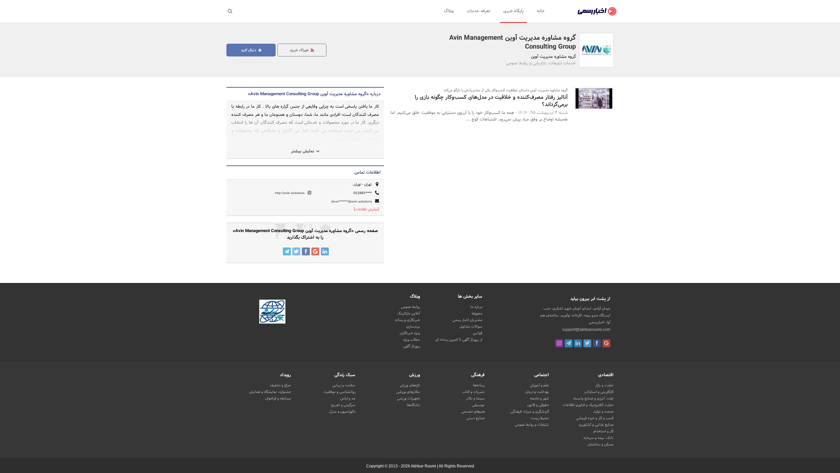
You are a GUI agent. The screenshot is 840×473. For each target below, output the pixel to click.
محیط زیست (540, 418)
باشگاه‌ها (413, 405)
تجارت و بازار (604, 385)
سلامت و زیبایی (343, 385)
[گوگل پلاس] (606, 343)
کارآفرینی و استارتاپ (599, 392)
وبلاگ (449, 11)
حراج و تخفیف (280, 385)
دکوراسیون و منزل (342, 412)
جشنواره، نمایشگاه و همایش (270, 392)
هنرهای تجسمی (473, 412)
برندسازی (413, 327)
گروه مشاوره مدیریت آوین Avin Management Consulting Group (512, 42)
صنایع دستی (475, 418)
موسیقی (478, 405)
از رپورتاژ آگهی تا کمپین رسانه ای (458, 340)
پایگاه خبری (513, 11)
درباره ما (476, 307)
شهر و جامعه (539, 398)
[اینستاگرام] (559, 343)
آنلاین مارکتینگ (408, 313)
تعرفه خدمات (478, 11)
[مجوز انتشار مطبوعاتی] (272, 312)
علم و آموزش (539, 385)
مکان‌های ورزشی (408, 392)
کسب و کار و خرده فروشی (595, 418)
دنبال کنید (249, 50)
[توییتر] (587, 343)
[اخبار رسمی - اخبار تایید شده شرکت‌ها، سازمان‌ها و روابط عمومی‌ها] (597, 11)
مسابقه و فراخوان (278, 398)
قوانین (477, 333)
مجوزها (477, 313)
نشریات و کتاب (473, 392)
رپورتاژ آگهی (411, 346)
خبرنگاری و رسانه (407, 320)
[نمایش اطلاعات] (366, 209)
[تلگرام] (569, 343)
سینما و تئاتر (475, 398)
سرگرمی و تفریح (343, 405)
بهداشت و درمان (537, 392)
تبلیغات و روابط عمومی (532, 425)
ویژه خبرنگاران (410, 333)
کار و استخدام (603, 431)
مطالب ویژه (411, 340)
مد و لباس (347, 398)
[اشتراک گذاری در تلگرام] (287, 251)
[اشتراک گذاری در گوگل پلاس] (315, 251)
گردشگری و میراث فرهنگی (530, 412)
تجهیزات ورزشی (408, 398)
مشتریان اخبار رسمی (467, 320)
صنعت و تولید (603, 412)
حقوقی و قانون (538, 405)
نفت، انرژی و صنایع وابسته (593, 398)
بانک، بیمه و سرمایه (598, 438)
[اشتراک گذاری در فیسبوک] (306, 251)
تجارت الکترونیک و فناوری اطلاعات (588, 405)
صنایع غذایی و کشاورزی (596, 425)
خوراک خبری (300, 50)
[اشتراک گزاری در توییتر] (296, 251)
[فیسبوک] (597, 343)
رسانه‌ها (479, 385)
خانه (541, 11)
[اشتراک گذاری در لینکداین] (325, 251)
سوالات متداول (471, 327)
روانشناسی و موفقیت (339, 392)
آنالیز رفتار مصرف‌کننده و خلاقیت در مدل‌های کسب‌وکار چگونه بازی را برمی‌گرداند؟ (491, 101)
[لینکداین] (578, 343)
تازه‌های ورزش (410, 385)
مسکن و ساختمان (601, 444)
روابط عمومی (410, 307)
